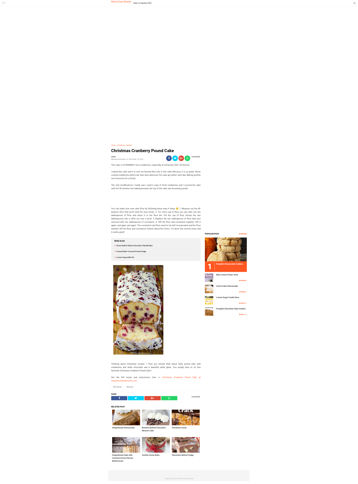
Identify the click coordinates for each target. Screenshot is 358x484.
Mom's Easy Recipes (121, 1)
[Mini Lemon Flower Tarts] (209, 277)
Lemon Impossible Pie (125, 257)
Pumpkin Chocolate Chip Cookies (231, 309)
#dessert (130, 387)
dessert (129, 145)
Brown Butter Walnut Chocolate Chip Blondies (134, 246)
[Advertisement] (179, 55)
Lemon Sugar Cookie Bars (227, 297)
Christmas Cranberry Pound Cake (142, 150)
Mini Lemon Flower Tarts (227, 275)
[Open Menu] (3, 3)
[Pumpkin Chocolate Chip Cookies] (209, 311)
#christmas (117, 387)
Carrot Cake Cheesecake (227, 286)
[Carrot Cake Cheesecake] (209, 289)
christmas (121, 145)
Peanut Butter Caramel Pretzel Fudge (131, 251)
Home (113, 145)
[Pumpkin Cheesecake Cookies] (226, 249)
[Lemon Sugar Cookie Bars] (209, 300)
